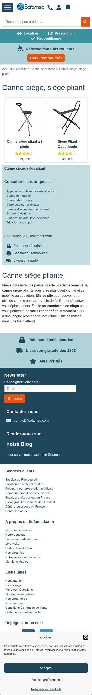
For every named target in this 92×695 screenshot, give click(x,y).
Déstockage (13, 585)
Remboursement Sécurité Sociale (28, 493)
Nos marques (14, 603)
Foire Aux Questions (19, 589)
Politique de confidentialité (46, 689)
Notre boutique (15, 534)
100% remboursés (46, 58)
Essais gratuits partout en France (27, 497)
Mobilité (21, 69)
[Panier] (68, 7)
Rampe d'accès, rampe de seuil (27, 209)
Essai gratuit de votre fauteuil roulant (30, 502)
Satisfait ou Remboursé (21, 479)
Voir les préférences (46, 680)
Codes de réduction (18, 548)
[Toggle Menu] (7, 8)
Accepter (46, 668)
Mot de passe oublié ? (20, 594)
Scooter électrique (18, 213)
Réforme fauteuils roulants (50, 49)
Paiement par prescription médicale (29, 488)
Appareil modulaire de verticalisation (30, 191)
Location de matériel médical (24, 484)
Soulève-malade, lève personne (27, 218)
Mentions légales (16, 561)
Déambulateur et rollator (22, 204)
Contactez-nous (22, 411)
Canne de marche (42, 69)
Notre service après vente (22, 557)
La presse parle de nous (21, 539)
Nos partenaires (16, 598)
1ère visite (12, 543)
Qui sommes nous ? (19, 530)
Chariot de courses (19, 200)
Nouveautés (13, 580)
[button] (85, 637)
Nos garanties (14, 552)
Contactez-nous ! (16, 511)
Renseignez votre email (22, 382)
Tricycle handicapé (19, 222)
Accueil (7, 69)
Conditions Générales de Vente (26, 607)
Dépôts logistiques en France (25, 506)
